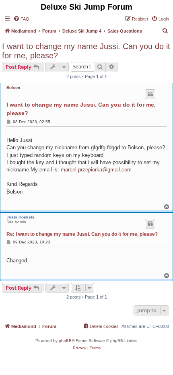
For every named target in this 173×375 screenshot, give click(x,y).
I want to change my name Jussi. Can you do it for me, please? (86, 51)
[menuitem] (21, 19)
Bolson (13, 87)
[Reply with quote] (150, 94)
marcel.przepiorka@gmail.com (96, 170)
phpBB (65, 340)
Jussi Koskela (20, 217)
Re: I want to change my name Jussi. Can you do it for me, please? (82, 234)
